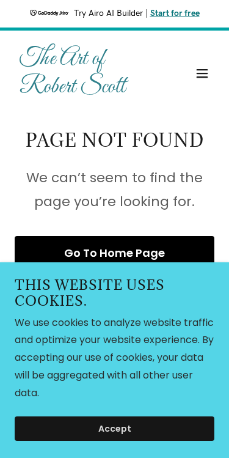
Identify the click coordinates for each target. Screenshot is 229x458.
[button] (202, 73)
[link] (85, 89)
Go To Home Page (114, 252)
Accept (114, 429)
